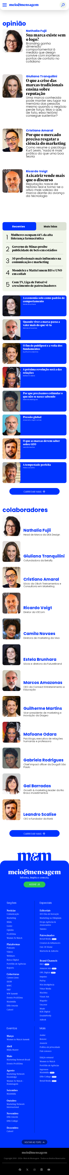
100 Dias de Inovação (49, 914)
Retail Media (45, 938)
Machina (43, 992)
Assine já (34, 884)
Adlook (43, 1019)
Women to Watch (47, 1061)
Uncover (43, 1004)
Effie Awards (12, 1005)
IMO (42, 964)
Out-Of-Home (46, 947)
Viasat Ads (44, 996)
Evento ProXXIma (15, 997)
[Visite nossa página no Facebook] (20, 1169)
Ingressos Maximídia (44, 1071)
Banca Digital (13, 959)
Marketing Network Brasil (18, 1059)
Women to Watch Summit (18, 1039)
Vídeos (10, 951)
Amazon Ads (45, 968)
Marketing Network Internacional (15, 1106)
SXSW (9, 981)
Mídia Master (13, 1049)
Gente (9, 926)
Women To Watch (14, 938)
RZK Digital (45, 1011)
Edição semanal (46, 1057)
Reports (10, 967)
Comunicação (13, 914)
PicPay (43, 980)
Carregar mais (34, 491)
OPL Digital (45, 972)
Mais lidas (50, 226)
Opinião (10, 930)
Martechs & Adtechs (49, 951)
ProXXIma (11, 934)
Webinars (11, 955)
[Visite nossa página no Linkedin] (42, 1169)
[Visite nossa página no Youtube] (49, 1169)
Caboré (10, 1009)
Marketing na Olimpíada (50, 918)
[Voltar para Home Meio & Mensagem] (27, 5)
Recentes (18, 226)
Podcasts (11, 947)
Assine (42, 1035)
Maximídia (11, 1001)
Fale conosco (45, 1051)
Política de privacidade (50, 1047)
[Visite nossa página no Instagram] (34, 1169)
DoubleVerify (45, 1015)
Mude (42, 1008)
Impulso (43, 976)
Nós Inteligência (47, 984)
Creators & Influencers (50, 943)
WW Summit (12, 993)
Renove (43, 1039)
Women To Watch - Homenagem (15, 1082)
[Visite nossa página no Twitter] (27, 1169)
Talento (43, 929)
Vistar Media (45, 988)
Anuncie (43, 1043)
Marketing (11, 918)
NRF (9, 989)
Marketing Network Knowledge (15, 1075)
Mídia (9, 922)
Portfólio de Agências (16, 963)
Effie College (12, 1121)
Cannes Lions (13, 977)
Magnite (43, 1000)
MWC (9, 985)
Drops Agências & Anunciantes (48, 923)
